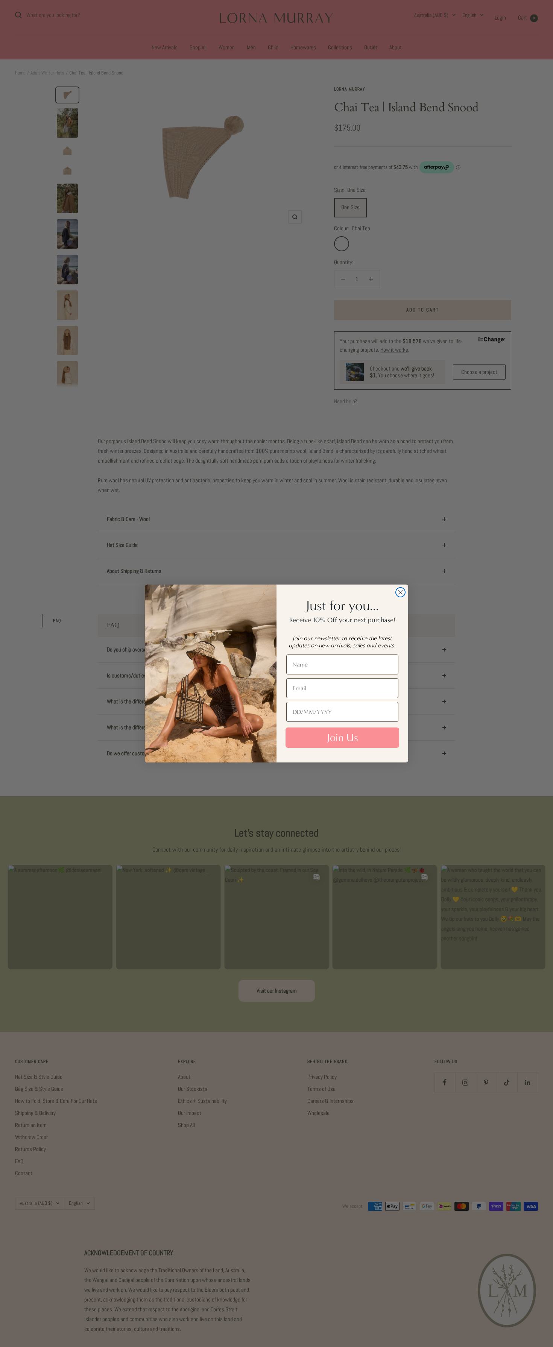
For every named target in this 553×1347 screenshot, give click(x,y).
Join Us (342, 738)
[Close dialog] (400, 592)
